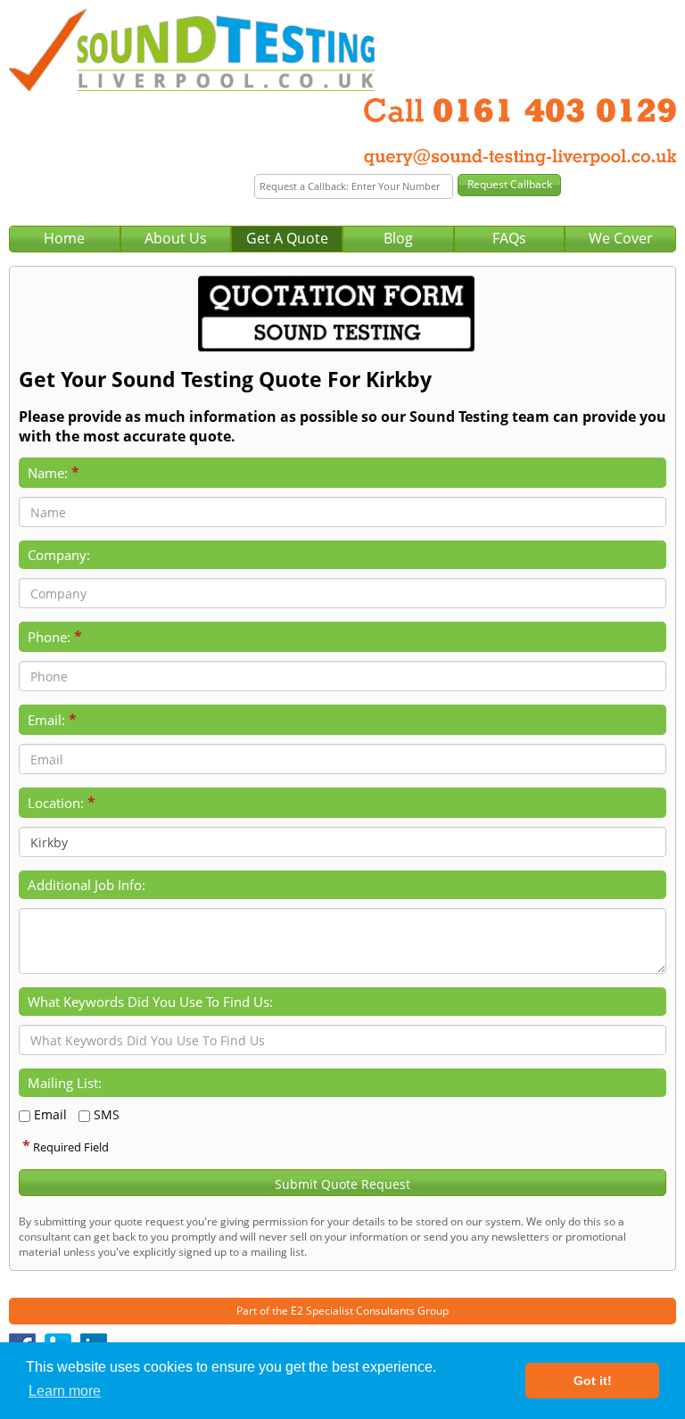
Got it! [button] (593, 1381)
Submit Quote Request (342, 1184)
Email (50, 1114)
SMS (106, 1114)
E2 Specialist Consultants (353, 1310)
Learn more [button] (65, 1390)
